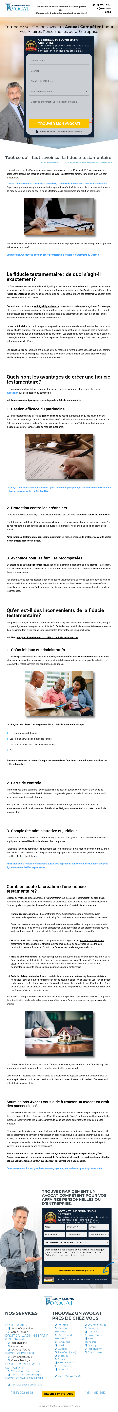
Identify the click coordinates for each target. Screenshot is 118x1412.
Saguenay (93, 1328)
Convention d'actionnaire (25, 1371)
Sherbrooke (94, 1352)
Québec (62, 1348)
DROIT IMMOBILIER (19, 1353)
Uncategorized (53, 162)
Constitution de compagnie (26, 1374)
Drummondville (96, 1324)
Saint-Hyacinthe (66, 1362)
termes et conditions (102, 1279)
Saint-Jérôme (95, 1335)
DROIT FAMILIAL (17, 1325)
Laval (60, 1345)
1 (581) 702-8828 (22, 1392)
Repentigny (94, 1348)
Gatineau (93, 1331)
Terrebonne (64, 1366)
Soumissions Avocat (68, 1406)
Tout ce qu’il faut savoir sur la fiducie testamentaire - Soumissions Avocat (86, 162)
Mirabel (61, 1359)
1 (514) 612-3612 (95, 1392)
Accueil (43, 162)
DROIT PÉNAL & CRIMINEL (24, 1378)
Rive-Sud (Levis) (66, 1352)
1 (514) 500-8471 (101, 4)
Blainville (62, 1355)
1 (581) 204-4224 (104, 10)
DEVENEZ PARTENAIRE (58, 1394)
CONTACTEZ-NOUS (69, 1375)
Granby (91, 1345)
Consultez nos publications (26, 1384)
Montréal (63, 1324)
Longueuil (63, 1342)
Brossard (62, 1369)
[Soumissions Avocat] (17, 6)
